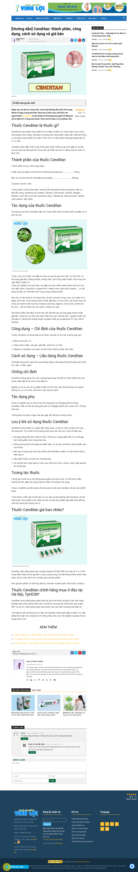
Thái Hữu (94, 39)
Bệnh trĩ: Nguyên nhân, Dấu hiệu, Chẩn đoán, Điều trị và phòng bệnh (47, 24)
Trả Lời (24, 739)
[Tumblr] (47, 680)
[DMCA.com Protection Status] (55, 862)
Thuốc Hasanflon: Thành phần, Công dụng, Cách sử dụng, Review (44, 635)
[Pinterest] (79, 40)
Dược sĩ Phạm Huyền (20, 39)
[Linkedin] (83, 40)
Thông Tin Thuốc (42, 18)
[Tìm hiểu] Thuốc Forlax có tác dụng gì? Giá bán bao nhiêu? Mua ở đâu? (46, 639)
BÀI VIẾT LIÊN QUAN (21, 690)
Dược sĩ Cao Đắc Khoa (36, 744)
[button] (124, 18)
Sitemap (59, 843)
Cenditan (27, 116)
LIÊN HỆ (103, 18)
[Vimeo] (102, 829)
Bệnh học (57, 18)
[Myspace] (36, 680)
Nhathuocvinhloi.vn (83, 862)
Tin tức (29, 18)
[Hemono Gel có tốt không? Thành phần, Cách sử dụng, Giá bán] (49, 703)
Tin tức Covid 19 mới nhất (52, 839)
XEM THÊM (36, 690)
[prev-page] (12, 719)
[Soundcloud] (43, 680)
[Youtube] (55, 680)
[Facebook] (72, 40)
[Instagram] (28, 680)
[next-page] (16, 719)
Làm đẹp (69, 18)
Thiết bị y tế (81, 18)
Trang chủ (19, 18)
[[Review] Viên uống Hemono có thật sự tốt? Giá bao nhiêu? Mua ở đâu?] (23, 703)
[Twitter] (75, 40)
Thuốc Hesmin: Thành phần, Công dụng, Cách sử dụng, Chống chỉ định (46, 643)
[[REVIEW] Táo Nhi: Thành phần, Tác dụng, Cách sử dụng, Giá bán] (74, 703)
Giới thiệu (92, 18)
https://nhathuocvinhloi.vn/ (34, 664)
